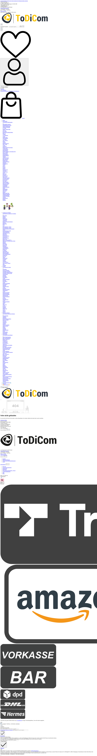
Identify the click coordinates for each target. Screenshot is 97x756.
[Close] (1, 725)
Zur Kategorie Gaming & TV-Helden (9, 213)
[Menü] (1, 24)
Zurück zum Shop (3, 420)
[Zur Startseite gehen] (24, 23)
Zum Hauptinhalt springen (5, 0)
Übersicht (2, 91)
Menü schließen (5, 387)
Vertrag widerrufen (3, 455)
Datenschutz (5, 468)
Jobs (3, 472)
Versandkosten (19, 720)
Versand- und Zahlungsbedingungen (9, 460)
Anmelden (2, 89)
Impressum (5, 469)
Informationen (3, 464)
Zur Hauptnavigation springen (22, 0)
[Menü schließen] (3, 123)
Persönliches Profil (7, 91)
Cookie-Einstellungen (6, 471)
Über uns (4, 466)
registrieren (4, 90)
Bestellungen (16, 91)
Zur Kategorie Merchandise (7, 122)
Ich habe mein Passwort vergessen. (6, 730)
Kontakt (4, 458)
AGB (4, 461)
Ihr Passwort (15, 730)
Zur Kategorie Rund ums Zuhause (9, 313)
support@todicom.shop (4, 8)
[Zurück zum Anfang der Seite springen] (1, 749)
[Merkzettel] (15, 57)
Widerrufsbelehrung (6, 459)
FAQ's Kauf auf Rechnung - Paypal (9, 470)
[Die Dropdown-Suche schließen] (23, 26)
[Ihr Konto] (14, 72)
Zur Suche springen (13, 0)
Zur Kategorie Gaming (7, 267)
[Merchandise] (8, 211)
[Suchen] (21, 26)
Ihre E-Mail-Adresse (4, 728)
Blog (3, 473)
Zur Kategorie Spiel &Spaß (7, 335)
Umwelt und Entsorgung (7, 467)
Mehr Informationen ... (35, 750)
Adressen (12, 91)
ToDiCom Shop (3, 11)
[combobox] (14, 26)
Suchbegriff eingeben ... (4, 26)
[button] (2, 748)
